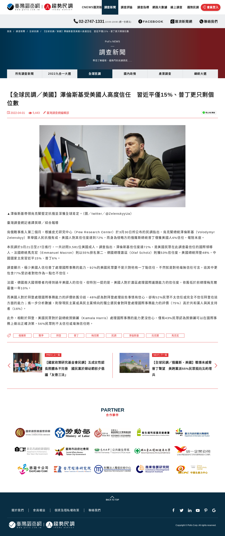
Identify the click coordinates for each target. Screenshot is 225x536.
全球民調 (34, 31)
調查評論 (127, 7)
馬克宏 (175, 335)
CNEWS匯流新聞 (93, 7)
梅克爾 (95, 335)
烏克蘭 (155, 335)
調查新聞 (110, 7)
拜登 (58, 335)
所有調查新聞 (24, 73)
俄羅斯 (22, 335)
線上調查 (176, 7)
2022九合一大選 (59, 73)
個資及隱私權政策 (67, 510)
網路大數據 (159, 7)
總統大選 (200, 73)
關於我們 (18, 510)
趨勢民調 (193, 7)
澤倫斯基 (134, 335)
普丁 (76, 335)
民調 (113, 335)
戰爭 (41, 335)
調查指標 (143, 7)
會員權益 (39, 510)
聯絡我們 (95, 510)
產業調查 (165, 73)
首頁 (9, 31)
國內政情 (130, 73)
